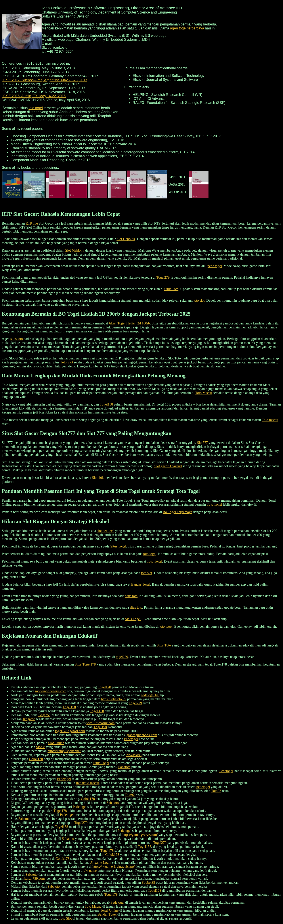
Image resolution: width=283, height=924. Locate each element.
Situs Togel (118, 546)
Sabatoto (124, 767)
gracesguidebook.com (141, 735)
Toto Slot (66, 362)
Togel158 (106, 404)
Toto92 (216, 791)
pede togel (214, 266)
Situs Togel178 (85, 664)
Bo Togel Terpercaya (177, 512)
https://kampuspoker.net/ (64, 751)
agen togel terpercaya (187, 28)
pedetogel (203, 787)
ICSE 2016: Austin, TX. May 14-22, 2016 (34, 96)
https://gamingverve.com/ (140, 835)
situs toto (16, 339)
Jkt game (29, 719)
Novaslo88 (134, 755)
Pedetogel (131, 739)
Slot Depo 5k (126, 239)
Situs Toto (171, 289)
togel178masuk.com (100, 723)
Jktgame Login (100, 862)
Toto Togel (214, 504)
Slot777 (202, 443)
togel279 (122, 657)
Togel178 (104, 687)
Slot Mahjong (74, 250)
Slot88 (40, 747)
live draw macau (87, 783)
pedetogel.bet (150, 695)
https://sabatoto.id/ (113, 699)
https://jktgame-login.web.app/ (113, 866)
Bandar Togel (140, 584)
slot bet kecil (105, 531)
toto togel (36, 108)
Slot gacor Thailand (168, 466)
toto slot (199, 300)
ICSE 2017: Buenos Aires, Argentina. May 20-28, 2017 (44, 80)
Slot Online (56, 743)
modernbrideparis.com (50, 691)
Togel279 (163, 277)
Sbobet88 (148, 882)
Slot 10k (98, 477)
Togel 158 (97, 711)
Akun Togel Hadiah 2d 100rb (129, 323)
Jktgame (44, 715)
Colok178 (36, 759)
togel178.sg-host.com (70, 731)
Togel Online (109, 910)
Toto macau (270, 420)
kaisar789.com (34, 878)
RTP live (32, 223)
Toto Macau (203, 393)
